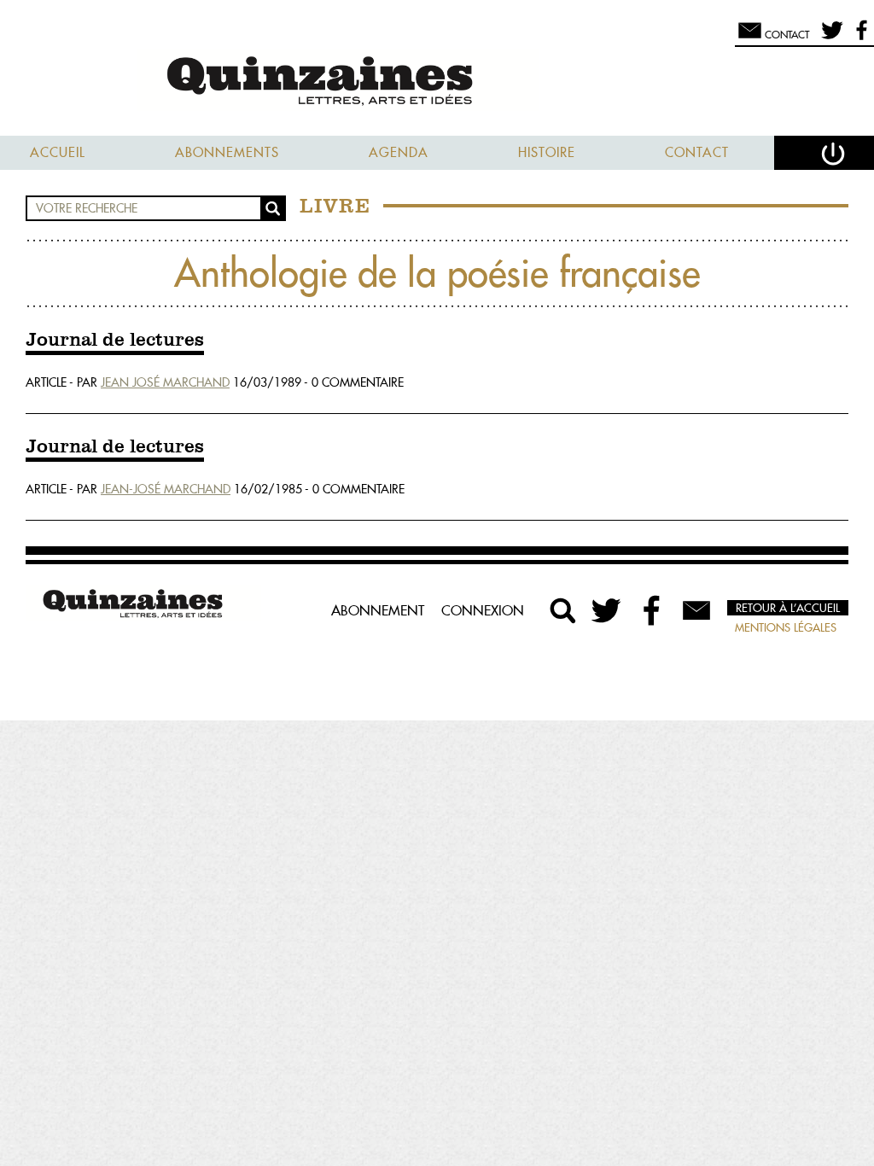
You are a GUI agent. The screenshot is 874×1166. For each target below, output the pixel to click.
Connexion (482, 610)
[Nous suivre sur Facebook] (859, 37)
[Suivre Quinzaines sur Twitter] (608, 610)
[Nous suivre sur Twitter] (829, 37)
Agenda (398, 152)
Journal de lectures (115, 340)
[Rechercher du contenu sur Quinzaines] (563, 610)
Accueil (57, 152)
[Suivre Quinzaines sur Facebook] (652, 610)
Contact (697, 152)
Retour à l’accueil (788, 608)
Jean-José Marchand (165, 489)
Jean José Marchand (165, 382)
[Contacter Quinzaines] (696, 610)
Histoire (546, 152)
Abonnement (377, 610)
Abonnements (227, 152)
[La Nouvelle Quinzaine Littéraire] (437, 82)
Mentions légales (785, 627)
